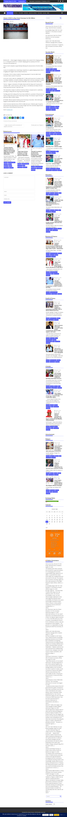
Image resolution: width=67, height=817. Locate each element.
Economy (5, 164)
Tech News (39, 13)
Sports (60, 193)
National (16, 13)
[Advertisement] (23, 49)
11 (52, 517)
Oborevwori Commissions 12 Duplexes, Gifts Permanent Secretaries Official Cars (27, 1)
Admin (12, 21)
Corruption (52, 338)
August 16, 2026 (58, 94)
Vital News (20, 13)
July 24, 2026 (57, 459)
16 (46, 519)
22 (62, 519)
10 (49, 517)
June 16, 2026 (57, 118)
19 (54, 519)
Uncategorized (39, 168)
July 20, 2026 (57, 345)
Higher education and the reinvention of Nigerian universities (13, 125)
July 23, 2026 (57, 322)
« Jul (46, 527)
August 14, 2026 (58, 214)
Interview (26, 13)
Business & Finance (8, 121)
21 (59, 519)
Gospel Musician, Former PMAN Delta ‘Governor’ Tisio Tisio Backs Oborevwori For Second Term (54, 681)
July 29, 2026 (57, 442)
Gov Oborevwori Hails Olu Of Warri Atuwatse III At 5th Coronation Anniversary (53, 37)
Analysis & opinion (33, 13)
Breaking (5, 162)
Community (20, 165)
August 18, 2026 (8, 144)
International (10, 13)
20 (57, 519)
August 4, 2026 (58, 390)
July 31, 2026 (57, 302)
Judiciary (57, 490)
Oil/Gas (44, 13)
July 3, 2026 (57, 477)
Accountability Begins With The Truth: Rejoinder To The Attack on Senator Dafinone (54, 31)
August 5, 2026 (58, 370)
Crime (48, 13)
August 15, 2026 (21, 148)
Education (52, 193)
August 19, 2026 (58, 178)
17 (49, 519)
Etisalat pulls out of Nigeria (37, 125)
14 (59, 517)
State (24, 165)
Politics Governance (53, 560)
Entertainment (58, 132)
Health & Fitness (53, 318)
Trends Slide (6, 167)
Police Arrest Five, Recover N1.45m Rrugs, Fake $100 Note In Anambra (49, 1)
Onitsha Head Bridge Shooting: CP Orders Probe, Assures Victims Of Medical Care (53, 750)
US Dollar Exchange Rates (52, 501)
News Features (48, 170)
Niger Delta (6, 165)
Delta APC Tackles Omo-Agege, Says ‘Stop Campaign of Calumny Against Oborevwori (54, 706)
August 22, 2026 (58, 55)
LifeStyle (47, 134)
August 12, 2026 (35, 148)
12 (54, 517)
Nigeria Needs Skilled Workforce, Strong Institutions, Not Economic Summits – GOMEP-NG (55, 772)
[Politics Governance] (4, 12)
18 (52, 519)
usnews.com (9, 109)
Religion (56, 455)
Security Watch (48, 70)
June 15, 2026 (57, 155)
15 (62, 517)
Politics (55, 473)
